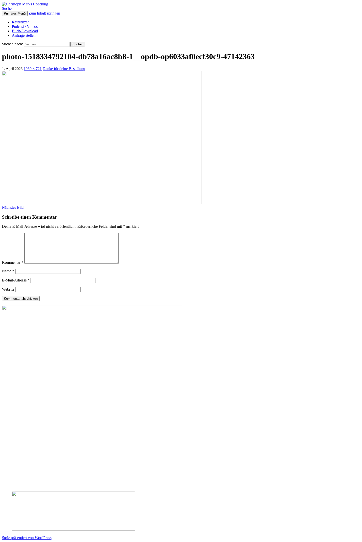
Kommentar (12, 262)
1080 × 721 (33, 69)
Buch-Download (25, 31)
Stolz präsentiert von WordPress (26, 538)
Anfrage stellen (23, 35)
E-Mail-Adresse (16, 280)
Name (8, 271)
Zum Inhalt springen (44, 13)
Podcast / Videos (25, 26)
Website (8, 289)
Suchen (8, 8)
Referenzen (21, 22)
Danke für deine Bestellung (64, 69)
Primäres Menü (15, 13)
